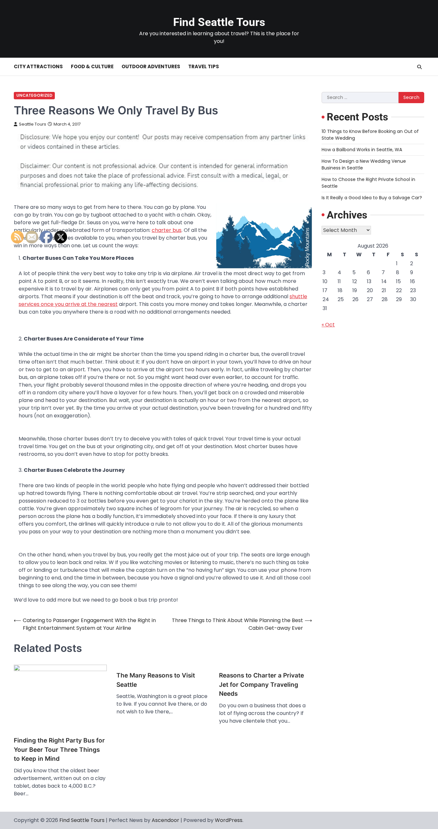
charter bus (166, 230)
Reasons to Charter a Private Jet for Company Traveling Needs (261, 684)
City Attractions (38, 66)
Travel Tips (203, 66)
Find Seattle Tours (219, 22)
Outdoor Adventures (151, 66)
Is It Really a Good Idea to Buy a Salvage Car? (372, 197)
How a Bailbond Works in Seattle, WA (362, 149)
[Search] (419, 67)
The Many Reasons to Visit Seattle (155, 680)
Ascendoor (165, 820)
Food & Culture (92, 66)
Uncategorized (34, 95)
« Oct (328, 324)
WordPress (228, 820)
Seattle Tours (32, 124)
